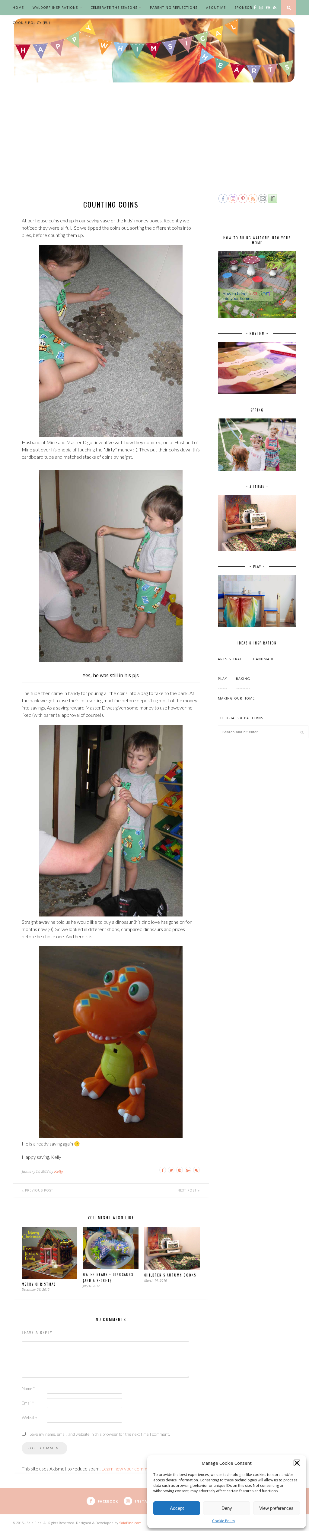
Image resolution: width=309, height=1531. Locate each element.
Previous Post (38, 1190)
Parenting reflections (173, 7)
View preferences (276, 1508)
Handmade (263, 659)
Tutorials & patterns (240, 718)
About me (216, 7)
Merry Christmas (39, 1284)
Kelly (58, 1171)
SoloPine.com (130, 1522)
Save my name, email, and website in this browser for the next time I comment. (100, 1434)
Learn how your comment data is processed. (146, 1468)
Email (28, 1402)
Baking (243, 678)
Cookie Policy (223, 1520)
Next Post (187, 1190)
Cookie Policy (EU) (31, 22)
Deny (226, 1508)
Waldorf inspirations (55, 7)
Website (29, 1417)
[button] (297, 1463)
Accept (177, 1508)
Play (222, 678)
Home (18, 7)
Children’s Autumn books (170, 1275)
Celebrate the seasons (114, 7)
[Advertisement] (154, 147)
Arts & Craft (231, 659)
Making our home (236, 698)
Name (28, 1388)
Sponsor (243, 7)
